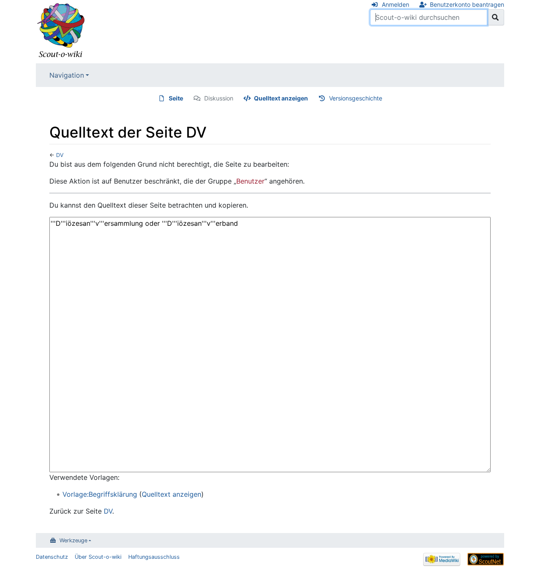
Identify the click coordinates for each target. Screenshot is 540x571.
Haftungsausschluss (154, 557)
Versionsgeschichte (355, 98)
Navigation (66, 75)
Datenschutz (52, 557)
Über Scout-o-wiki (98, 557)
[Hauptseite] (61, 31)
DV (60, 155)
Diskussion (218, 98)
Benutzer (250, 181)
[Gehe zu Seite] (495, 17)
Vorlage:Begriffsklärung (99, 494)
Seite (176, 98)
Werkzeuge (73, 540)
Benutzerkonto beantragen (467, 4)
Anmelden (395, 4)
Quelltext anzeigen (281, 98)
